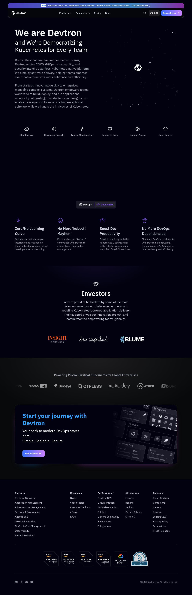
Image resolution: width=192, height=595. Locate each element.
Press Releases (161, 530)
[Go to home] (19, 13)
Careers (157, 507)
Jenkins (129, 507)
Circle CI (130, 516)
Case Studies (77, 502)
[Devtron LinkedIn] (16, 582)
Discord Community (108, 516)
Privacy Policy (160, 521)
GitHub (101, 511)
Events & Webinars (80, 507)
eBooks (74, 511)
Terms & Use (160, 526)
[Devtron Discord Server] (26, 582)
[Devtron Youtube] (31, 582)
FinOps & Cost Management (30, 526)
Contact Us (159, 502)
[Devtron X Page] (21, 582)
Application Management (28, 502)
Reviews (157, 511)
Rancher (129, 502)
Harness (129, 497)
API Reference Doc (108, 507)
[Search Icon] (144, 13)
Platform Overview (25, 497)
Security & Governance (27, 511)
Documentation (106, 502)
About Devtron (161, 497)
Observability (22, 530)
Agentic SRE (21, 516)
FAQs (73, 516)
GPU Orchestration (25, 521)
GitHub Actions (133, 511)
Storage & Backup (24, 535)
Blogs (73, 497)
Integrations (104, 526)
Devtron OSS (104, 497)
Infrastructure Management (30, 507)
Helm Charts (104, 521)
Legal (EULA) (159, 516)
